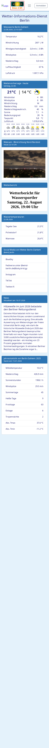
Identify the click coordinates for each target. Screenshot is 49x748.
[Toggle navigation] (29, 5)
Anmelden (41, 5)
